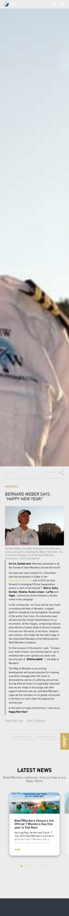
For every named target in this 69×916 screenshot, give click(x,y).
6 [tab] (47, 866)
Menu (61, 2)
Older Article (22, 736)
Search (53, 2)
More (17, 849)
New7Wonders (11, 487)
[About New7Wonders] (14, 4)
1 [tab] (22, 866)
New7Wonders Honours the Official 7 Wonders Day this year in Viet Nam (34, 823)
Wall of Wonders (36, 720)
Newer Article (46, 736)
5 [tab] (42, 866)
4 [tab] (37, 866)
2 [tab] (27, 866)
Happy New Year (14, 720)
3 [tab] (32, 866)
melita (52, 472)
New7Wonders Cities (20, 580)
